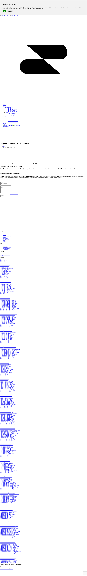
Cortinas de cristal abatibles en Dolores (7, 542)
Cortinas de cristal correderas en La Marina (8, 547)
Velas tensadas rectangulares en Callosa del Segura (9, 494)
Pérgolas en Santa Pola (4, 363)
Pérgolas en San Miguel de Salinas (6, 369)
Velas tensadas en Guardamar (5, 442)
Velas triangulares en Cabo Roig (6, 469)
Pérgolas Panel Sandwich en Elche (6, 434)
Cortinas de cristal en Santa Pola (6, 504)
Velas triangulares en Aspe (5, 478)
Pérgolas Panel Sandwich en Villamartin (7, 428)
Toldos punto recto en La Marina (6, 324)
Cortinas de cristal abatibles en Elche (7, 535)
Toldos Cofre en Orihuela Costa (6, 285)
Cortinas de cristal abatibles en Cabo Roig (8, 530)
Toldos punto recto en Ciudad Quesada (7, 323)
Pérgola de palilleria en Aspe (5, 397)
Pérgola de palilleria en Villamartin (6, 387)
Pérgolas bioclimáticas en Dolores (6, 420)
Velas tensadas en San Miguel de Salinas (8, 450)
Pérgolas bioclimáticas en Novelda (6, 416)
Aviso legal (5, 246)
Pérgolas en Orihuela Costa (5, 366)
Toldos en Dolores (3, 278)
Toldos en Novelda (4, 274)
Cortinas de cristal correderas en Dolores (8, 562)
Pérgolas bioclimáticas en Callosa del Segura (8, 413)
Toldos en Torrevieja (4, 259)
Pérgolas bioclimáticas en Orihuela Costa (8, 406)
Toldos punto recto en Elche (5, 333)
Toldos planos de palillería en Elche (7, 353)
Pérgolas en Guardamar (4, 361)
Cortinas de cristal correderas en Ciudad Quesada (9, 546)
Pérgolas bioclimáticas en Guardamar (7, 402)
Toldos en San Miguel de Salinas (6, 268)
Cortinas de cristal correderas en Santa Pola (8, 545)
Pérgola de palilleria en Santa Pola (6, 383)
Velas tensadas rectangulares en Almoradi (8, 500)
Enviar (2, 195)
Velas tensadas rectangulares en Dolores (7, 501)
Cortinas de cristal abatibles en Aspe (7, 538)
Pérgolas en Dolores (4, 380)
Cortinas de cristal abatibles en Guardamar (8, 523)
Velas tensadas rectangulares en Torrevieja (8, 482)
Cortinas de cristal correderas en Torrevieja (8, 543)
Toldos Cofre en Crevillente (5, 297)
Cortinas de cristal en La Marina (6, 506)
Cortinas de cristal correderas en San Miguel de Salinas (10, 551)
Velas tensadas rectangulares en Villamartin (8, 488)
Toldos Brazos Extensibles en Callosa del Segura (9, 311)
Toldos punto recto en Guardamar (6, 321)
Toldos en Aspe (3, 275)
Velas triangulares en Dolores (5, 481)
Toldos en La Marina (4, 263)
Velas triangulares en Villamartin (6, 468)
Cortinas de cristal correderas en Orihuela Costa (9, 548)
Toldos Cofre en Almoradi (5, 298)
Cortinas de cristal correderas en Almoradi (8, 561)
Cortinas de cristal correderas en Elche (7, 555)
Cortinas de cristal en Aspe (5, 518)
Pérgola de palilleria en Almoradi (6, 399)
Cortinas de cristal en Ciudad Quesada (7, 505)
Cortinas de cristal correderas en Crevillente (8, 560)
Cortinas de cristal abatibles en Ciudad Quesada (9, 526)
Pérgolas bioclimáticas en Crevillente (7, 418)
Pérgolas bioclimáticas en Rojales (6, 412)
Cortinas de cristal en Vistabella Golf (7, 512)
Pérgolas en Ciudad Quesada (5, 364)
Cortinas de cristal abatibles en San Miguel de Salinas (10, 531)
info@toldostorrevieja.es (5, 255)
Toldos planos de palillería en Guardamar (8, 341)
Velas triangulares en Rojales (5, 472)
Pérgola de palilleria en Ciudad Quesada (7, 384)
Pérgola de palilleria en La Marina (6, 385)
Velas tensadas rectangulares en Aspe (7, 498)
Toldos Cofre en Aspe (4, 295)
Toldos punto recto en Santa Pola (6, 322)
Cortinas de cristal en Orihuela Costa (7, 507)
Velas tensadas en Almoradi (5, 460)
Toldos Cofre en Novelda (5, 294)
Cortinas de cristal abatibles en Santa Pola (8, 525)
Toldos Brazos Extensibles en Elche (7, 312)
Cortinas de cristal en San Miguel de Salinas (8, 511)
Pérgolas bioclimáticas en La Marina (7, 405)
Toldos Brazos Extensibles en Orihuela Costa (8, 305)
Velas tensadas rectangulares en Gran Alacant (8, 496)
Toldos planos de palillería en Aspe (6, 356)
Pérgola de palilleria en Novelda (6, 396)
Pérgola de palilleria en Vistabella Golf (7, 390)
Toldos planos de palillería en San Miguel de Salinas (10, 349)
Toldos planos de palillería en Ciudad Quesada (9, 343)
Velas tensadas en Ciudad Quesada (6, 445)
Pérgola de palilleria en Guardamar (6, 382)
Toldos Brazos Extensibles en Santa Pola (8, 302)
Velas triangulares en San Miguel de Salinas (8, 470)
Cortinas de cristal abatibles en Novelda (7, 537)
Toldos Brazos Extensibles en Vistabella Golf (8, 309)
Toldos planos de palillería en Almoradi (7, 358)
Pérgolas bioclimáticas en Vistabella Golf (8, 411)
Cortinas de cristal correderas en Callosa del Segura (10, 554)
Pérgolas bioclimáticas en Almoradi (7, 419)
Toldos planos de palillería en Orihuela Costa (8, 346)
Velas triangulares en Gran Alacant (6, 475)
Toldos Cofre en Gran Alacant (6, 293)
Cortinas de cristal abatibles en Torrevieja (8, 522)
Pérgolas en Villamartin (4, 367)
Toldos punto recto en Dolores (6, 339)
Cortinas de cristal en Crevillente (6, 519)
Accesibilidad (5, 249)
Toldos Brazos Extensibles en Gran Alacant (8, 314)
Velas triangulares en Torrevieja (6, 462)
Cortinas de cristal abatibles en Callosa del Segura (9, 534)
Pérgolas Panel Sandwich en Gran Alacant (8, 435)
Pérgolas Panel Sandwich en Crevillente (7, 438)
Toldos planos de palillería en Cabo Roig (8, 348)
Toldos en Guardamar (4, 260)
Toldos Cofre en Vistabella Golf (6, 289)
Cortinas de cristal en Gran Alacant (6, 516)
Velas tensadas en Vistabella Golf (6, 451)
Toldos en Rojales (3, 270)
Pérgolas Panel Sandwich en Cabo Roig (7, 429)
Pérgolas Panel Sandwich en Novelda (7, 436)
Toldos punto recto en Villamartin (6, 326)
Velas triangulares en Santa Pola (6, 464)
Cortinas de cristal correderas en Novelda (8, 558)
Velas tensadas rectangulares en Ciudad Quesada (9, 485)
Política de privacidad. (14, 194)
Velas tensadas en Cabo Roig (5, 449)
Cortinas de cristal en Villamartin (6, 509)
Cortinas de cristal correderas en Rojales (7, 553)
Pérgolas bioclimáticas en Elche (6, 414)
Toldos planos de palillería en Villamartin (8, 347)
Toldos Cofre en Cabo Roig (5, 287)
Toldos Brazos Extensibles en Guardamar (8, 301)
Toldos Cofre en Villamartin (5, 286)
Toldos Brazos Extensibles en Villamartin (8, 306)
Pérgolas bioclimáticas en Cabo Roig (7, 408)
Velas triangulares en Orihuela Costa (7, 467)
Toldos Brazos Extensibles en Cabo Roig (8, 307)
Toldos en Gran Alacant (4, 273)
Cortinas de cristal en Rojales (5, 513)
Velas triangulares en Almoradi (6, 480)
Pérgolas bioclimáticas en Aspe (6, 417)
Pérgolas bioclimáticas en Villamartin (7, 407)
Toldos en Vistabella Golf (5, 269)
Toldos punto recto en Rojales (6, 331)
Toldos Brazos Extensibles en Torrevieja (8, 300)
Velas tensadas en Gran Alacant (6, 455)
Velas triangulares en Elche (5, 474)
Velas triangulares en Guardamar (6, 463)
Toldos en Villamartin (4, 266)
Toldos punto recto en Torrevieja (6, 320)
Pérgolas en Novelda (4, 375)
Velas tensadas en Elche (4, 454)
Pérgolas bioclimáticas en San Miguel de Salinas (9, 409)
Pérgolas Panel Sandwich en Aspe (6, 437)
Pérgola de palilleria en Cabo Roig (6, 388)
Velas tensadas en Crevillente (5, 458)
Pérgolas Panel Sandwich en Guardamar (8, 422)
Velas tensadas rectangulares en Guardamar (8, 483)
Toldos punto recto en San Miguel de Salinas (8, 328)
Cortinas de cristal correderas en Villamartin (8, 549)
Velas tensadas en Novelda (5, 456)
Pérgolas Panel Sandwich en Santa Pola (7, 423)
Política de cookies (6, 248)
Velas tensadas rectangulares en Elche (7, 495)
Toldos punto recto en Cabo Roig (6, 327)
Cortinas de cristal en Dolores (5, 521)
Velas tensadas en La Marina (5, 446)
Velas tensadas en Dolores (5, 461)
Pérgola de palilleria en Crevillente (6, 398)
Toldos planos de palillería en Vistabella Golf (8, 350)
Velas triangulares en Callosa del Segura (7, 473)
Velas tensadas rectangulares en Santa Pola (8, 484)
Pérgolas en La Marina (4, 365)
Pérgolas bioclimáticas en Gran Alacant (7, 415)
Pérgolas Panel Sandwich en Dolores (7, 440)
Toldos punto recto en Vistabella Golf (7, 330)
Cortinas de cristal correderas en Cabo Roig (8, 550)
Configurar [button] (10, 11)
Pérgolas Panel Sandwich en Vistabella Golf (8, 431)
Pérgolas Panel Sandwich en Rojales (7, 432)
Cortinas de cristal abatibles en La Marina (8, 527)
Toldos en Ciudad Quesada (5, 262)
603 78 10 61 (2, 253)
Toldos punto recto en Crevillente (6, 337)
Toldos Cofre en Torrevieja (5, 279)
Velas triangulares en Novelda (6, 477)
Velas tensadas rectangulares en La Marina (8, 486)
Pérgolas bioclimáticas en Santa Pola (7, 403)
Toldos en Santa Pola (4, 261)
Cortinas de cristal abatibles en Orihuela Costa (9, 528)
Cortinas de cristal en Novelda (6, 517)
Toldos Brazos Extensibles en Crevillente (8, 317)
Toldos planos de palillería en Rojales (7, 351)
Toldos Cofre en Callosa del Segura (7, 291)
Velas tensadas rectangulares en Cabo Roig (8, 489)
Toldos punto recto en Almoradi (6, 338)
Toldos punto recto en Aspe (5, 336)
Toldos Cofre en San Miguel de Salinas (7, 288)
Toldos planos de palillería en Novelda (7, 355)
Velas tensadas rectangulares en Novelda (8, 497)
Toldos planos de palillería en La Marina (8, 344)
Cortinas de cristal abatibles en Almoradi (8, 540)
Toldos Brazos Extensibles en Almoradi (7, 318)
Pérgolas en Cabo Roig (4, 368)
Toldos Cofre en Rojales (5, 290)
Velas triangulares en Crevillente (6, 479)
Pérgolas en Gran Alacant (5, 374)
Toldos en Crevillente (4, 276)
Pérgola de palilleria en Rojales (6, 391)
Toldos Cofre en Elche (4, 292)
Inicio (4, 146)
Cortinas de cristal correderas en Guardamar (8, 544)
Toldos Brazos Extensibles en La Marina (8, 304)
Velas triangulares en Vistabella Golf (7, 471)
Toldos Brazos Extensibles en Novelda (7, 315)
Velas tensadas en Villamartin (5, 448)
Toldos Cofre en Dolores (5, 299)
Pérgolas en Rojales (4, 371)
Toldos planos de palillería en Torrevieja (7, 340)
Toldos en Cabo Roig (4, 267)
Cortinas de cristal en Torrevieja (6, 502)
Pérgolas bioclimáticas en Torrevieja (7, 401)
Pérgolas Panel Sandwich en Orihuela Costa (8, 426)
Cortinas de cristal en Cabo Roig (6, 510)
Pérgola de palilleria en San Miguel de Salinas (9, 389)
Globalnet (17, 567)
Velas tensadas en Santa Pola (5, 444)
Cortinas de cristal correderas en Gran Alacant (9, 556)
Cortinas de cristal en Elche (5, 515)
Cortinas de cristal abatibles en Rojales (7, 533)
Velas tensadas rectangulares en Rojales (7, 493)
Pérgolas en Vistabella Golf (5, 370)
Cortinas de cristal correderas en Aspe (7, 559)
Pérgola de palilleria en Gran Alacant (7, 395)
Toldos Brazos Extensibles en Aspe (7, 316)
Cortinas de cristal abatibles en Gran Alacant (8, 536)
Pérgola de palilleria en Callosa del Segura (8, 392)
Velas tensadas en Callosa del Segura (7, 453)
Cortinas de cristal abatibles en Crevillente (8, 539)
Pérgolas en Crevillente (4, 377)
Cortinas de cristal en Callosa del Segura (8, 514)
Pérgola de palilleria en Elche (5, 393)
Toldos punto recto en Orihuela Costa (7, 325)
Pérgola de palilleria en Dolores (6, 400)
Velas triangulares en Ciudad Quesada (7, 465)
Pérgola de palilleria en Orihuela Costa (7, 386)
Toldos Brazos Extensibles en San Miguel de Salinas (10, 308)
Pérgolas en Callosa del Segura (6, 372)
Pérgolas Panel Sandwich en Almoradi (7, 439)
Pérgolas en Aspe (3, 376)
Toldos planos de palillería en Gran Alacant (8, 354)
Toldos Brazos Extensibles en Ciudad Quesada (9, 303)
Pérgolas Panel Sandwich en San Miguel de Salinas (10, 430)
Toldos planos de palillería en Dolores (7, 359)
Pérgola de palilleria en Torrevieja (6, 381)
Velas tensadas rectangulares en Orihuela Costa (9, 487)
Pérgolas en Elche (3, 373)
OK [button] (5, 11)
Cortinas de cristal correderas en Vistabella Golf (9, 552)
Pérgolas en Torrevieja (4, 360)
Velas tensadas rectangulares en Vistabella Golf (9, 491)
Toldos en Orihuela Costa (5, 265)
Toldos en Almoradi (4, 277)
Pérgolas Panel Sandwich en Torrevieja (7, 421)
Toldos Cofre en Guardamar (5, 281)
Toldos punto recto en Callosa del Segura (8, 332)
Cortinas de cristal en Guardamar (6, 503)
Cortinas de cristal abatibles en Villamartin (8, 529)
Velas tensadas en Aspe (4, 457)
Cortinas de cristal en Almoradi (6, 520)
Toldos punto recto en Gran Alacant (7, 334)
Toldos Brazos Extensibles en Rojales (7, 310)
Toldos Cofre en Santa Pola (5, 282)
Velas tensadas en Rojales (5, 452)
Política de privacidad (7, 247)
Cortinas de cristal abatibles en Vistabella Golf (9, 532)
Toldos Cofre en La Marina (5, 284)
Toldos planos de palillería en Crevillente (8, 357)
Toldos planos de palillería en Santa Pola (8, 342)
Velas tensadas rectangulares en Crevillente (8, 499)
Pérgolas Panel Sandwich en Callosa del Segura (9, 433)
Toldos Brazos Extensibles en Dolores (7, 319)
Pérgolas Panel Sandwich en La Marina (7, 425)
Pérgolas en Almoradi (4, 379)
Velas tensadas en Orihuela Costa (6, 447)
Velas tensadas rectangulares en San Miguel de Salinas (10, 490)
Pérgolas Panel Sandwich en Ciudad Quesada (9, 424)
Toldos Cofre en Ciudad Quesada (6, 283)
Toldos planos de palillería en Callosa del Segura (9, 352)
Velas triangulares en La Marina (6, 466)
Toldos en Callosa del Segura (5, 271)
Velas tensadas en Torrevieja (5, 441)
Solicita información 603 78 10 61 (6, 569)
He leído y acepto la (10, 194)
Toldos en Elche (3, 272)
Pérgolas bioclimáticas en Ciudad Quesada (8, 404)
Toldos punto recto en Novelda (6, 335)
